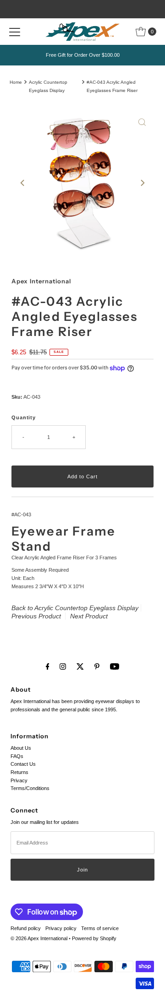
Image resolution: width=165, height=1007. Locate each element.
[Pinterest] (96, 666)
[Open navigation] (14, 32)
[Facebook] (48, 666)
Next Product (89, 616)
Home (16, 82)
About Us (21, 748)
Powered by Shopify (94, 938)
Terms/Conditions (30, 788)
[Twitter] (80, 666)
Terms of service (100, 928)
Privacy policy (61, 928)
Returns (19, 772)
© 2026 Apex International (39, 938)
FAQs (17, 756)
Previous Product (36, 616)
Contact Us (23, 764)
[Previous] (23, 183)
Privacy (19, 780)
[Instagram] (63, 666)
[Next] (142, 183)
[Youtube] (114, 666)
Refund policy (26, 928)
